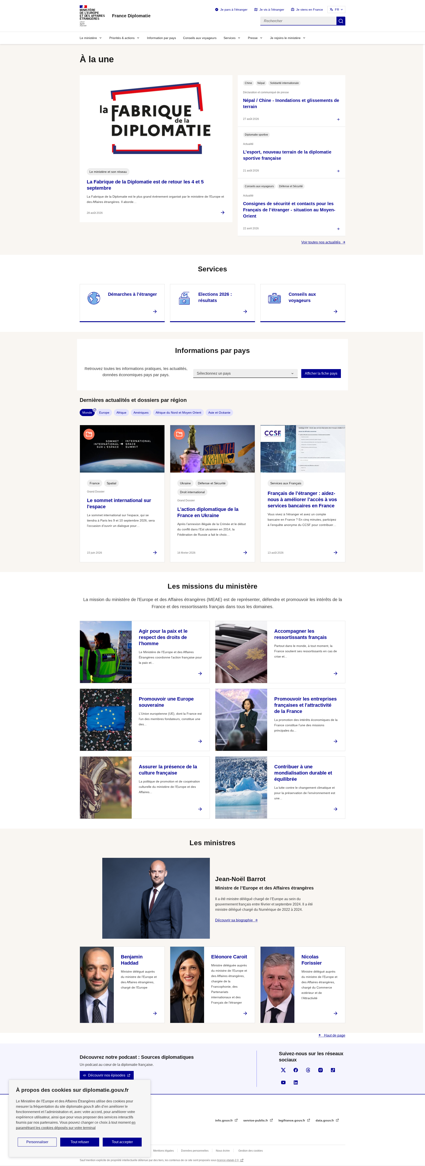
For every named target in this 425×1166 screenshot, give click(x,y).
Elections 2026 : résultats (215, 297)
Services (230, 38)
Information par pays (161, 38)
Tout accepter (122, 1142)
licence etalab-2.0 (228, 1160)
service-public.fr (256, 1120)
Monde (87, 412)
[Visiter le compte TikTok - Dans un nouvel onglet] (332, 1070)
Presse (253, 38)
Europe (104, 412)
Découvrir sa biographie (234, 920)
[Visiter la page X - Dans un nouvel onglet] (283, 1070)
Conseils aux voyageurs (199, 38)
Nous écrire (223, 1150)
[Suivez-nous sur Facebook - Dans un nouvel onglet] (295, 1070)
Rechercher (340, 21)
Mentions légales (163, 1150)
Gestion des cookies (250, 1150)
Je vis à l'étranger (271, 9)
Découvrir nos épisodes (106, 1075)
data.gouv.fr (325, 1120)
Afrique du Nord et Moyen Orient (178, 412)
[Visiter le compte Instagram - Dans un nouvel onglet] (320, 1070)
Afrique (121, 412)
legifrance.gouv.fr (292, 1120)
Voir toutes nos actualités (320, 242)
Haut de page (334, 1035)
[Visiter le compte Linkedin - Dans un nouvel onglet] (295, 1082)
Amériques (141, 412)
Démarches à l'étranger (132, 294)
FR (337, 9)
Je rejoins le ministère (285, 38)
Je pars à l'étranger (233, 9)
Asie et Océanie (219, 412)
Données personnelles (195, 1150)
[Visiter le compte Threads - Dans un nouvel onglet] (308, 1070)
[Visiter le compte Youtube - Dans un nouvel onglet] (283, 1082)
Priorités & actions (122, 38)
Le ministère (88, 38)
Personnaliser (37, 1142)
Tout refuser (80, 1142)
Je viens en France (309, 9)
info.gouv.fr (224, 1120)
